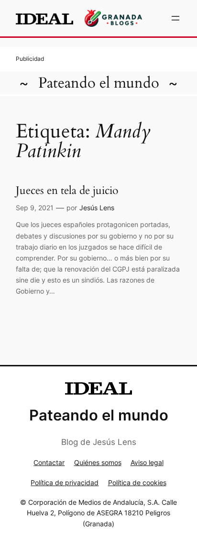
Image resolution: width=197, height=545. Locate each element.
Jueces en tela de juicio (67, 190)
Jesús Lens (96, 208)
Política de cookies (137, 482)
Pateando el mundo (98, 83)
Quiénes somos (97, 462)
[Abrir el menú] (175, 18)
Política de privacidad (64, 482)
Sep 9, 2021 (35, 208)
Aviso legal (147, 462)
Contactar (49, 462)
